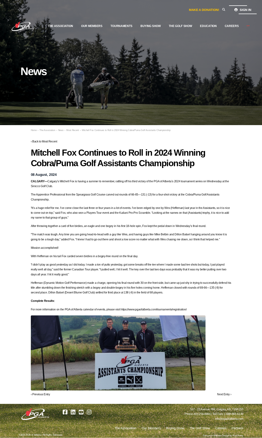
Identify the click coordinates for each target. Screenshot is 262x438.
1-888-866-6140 (233, 413)
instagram (89, 412)
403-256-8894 (201, 413)
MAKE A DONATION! (204, 10)
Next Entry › (224, 394)
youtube (81, 412)
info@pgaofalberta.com (229, 418)
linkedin (73, 412)
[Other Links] (248, 26)
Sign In (245, 10)
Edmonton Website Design (216, 435)
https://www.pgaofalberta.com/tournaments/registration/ (154, 309)
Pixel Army (238, 435)
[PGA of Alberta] (23, 26)
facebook (65, 412)
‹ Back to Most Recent (44, 141)
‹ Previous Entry (40, 394)
